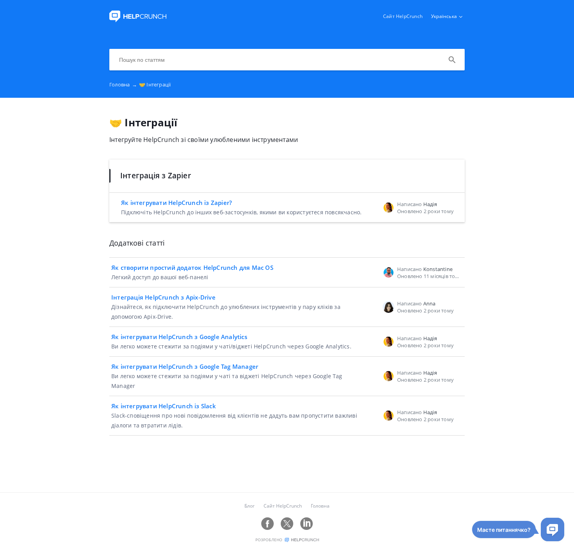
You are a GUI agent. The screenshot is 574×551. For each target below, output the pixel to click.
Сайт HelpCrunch (402, 16)
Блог (249, 506)
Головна (123, 84)
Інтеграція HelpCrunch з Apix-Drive (163, 297)
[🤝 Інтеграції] (137, 20)
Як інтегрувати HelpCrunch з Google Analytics (179, 337)
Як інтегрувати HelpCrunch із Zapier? (176, 202)
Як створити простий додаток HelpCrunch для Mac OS (192, 267)
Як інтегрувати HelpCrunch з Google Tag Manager (184, 366)
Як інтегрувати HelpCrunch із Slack (163, 406)
